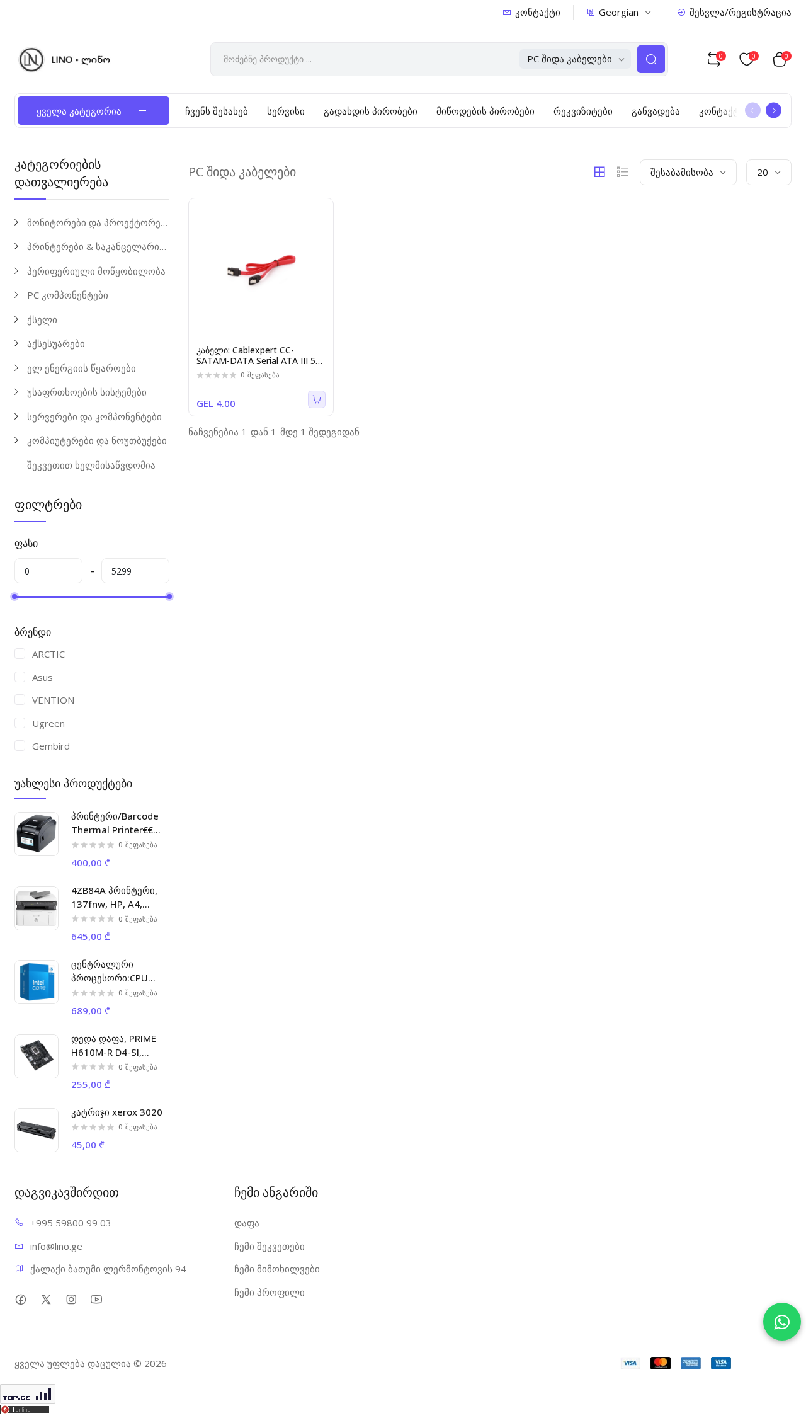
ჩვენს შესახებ (216, 111)
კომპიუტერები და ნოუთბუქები (97, 440)
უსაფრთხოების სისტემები (87, 392)
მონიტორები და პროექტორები (98, 222)
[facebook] (20, 1299)
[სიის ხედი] (622, 172)
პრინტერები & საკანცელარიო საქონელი (98, 246)
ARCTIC (48, 654)
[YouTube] (96, 1299)
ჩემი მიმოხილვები (277, 1268)
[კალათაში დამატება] (317, 399)
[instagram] (71, 1299)
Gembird (51, 746)
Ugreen (48, 723)
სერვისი (286, 111)
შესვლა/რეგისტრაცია (741, 12)
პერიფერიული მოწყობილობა (96, 271)
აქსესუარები (56, 343)
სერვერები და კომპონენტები (94, 416)
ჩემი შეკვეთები (269, 1246)
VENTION (53, 700)
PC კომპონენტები (67, 295)
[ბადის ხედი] (599, 172)
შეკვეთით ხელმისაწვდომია (91, 465)
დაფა (246, 1222)
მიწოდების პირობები (485, 111)
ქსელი (42, 319)
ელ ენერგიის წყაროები (81, 368)
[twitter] (46, 1299)
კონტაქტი (537, 12)
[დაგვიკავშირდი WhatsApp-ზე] (782, 1322)
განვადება (656, 111)
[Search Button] (651, 59)
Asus (42, 677)
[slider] (14, 596)
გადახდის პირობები (370, 111)
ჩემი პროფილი (269, 1292)
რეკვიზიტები (583, 111)
